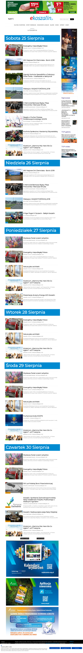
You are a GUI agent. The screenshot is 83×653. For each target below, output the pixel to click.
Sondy (67, 25)
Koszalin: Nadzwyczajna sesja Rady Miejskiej (40, 512)
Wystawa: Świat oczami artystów (36, 238)
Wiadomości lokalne (43, 25)
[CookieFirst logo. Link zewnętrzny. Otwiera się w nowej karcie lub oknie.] (1, 645)
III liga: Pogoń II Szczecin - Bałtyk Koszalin (39, 213)
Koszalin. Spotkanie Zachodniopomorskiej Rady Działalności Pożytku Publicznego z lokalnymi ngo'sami (39, 499)
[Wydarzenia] (14, 64)
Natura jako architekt (31, 267)
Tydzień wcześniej (25, 538)
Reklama (72, 641)
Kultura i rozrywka (19, 25)
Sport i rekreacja (31, 25)
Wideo (57, 25)
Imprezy (62, 25)
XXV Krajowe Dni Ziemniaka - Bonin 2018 (38, 60)
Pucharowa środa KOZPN (33, 416)
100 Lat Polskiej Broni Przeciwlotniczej (38, 483)
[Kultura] (14, 50)
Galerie (52, 25)
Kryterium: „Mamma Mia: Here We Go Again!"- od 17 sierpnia (37, 147)
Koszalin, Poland (15, 19)
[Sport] (14, 107)
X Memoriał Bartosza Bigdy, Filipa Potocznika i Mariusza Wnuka (36, 104)
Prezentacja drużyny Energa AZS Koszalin (39, 295)
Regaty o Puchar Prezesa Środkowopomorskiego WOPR (35, 118)
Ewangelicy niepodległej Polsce (35, 46)
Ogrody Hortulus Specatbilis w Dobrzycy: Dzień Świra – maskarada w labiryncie (39, 75)
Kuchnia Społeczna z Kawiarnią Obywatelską (40, 131)
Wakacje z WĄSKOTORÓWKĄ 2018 (36, 89)
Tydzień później (40, 538)
